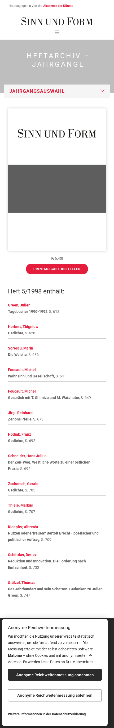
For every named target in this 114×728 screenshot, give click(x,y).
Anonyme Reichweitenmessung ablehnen (55, 695)
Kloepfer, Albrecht (23, 527)
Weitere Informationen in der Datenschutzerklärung (47, 714)
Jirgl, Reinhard (20, 413)
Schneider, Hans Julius (27, 456)
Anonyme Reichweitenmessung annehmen (55, 674)
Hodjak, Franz (19, 434)
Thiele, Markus (20, 505)
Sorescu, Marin (20, 348)
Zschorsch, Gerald (23, 484)
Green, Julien (19, 305)
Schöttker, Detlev (22, 555)
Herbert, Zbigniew (23, 327)
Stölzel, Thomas (21, 582)
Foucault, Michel (22, 370)
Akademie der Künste (58, 6)
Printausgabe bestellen (57, 269)
